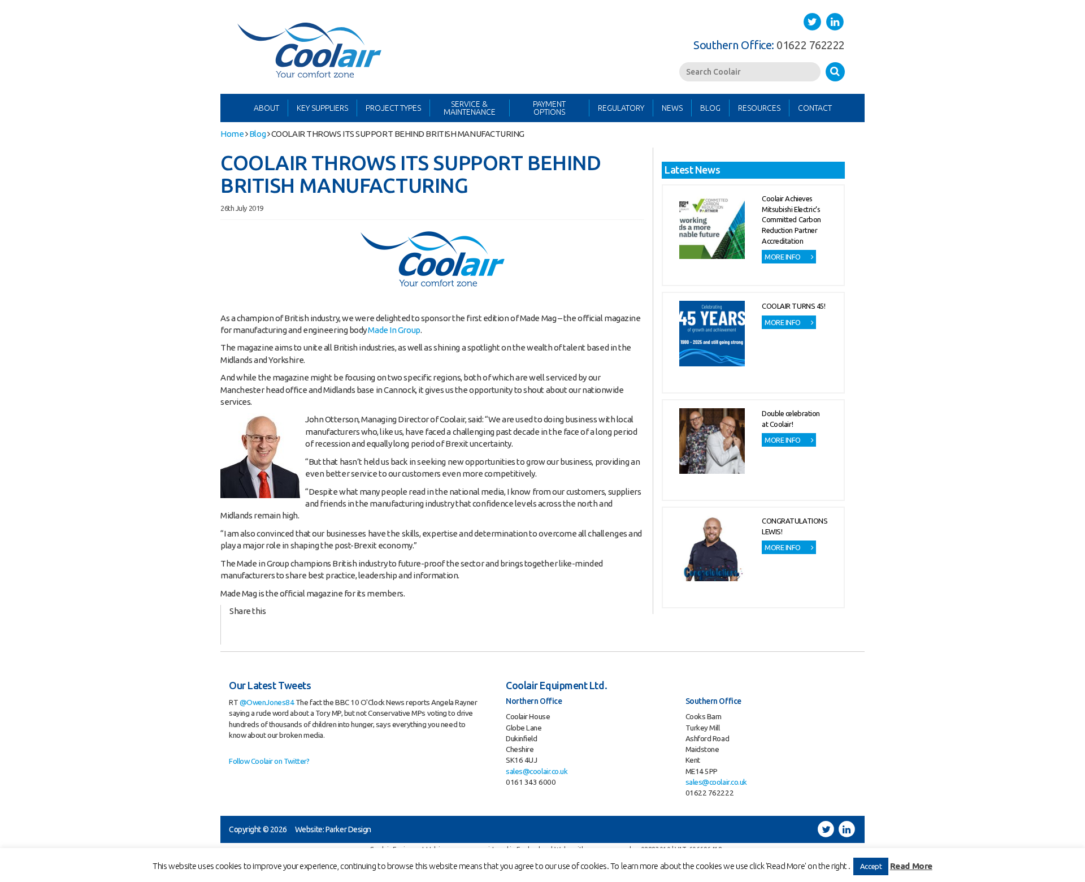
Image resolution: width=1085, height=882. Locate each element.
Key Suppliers (322, 108)
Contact (815, 108)
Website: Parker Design (333, 829)
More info (783, 257)
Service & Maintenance (470, 108)
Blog (710, 108)
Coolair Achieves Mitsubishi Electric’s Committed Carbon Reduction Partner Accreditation (791, 219)
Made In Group (394, 330)
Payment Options (549, 108)
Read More (911, 866)
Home (232, 134)
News (672, 108)
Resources (759, 108)
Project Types (393, 108)
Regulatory (621, 108)
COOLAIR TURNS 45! (793, 306)
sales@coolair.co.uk (536, 771)
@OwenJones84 (267, 702)
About (266, 108)
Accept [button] (871, 866)
